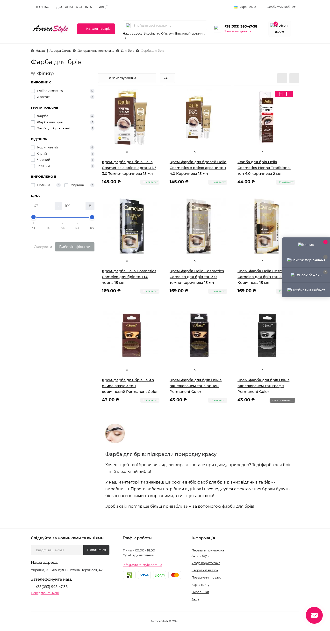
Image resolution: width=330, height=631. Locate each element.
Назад (40, 50)
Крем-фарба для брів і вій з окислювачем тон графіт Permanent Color (263, 386)
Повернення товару (207, 577)
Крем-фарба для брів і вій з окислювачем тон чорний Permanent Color (196, 386)
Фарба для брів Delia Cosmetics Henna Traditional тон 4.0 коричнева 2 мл (264, 168)
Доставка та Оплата (74, 7)
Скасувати (43, 247)
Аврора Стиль (60, 50)
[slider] (33, 217)
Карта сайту (200, 585)
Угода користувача (206, 563)
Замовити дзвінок (237, 31)
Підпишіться (96, 550)
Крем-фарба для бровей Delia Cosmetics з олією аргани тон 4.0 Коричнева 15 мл (198, 168)
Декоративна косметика (96, 50)
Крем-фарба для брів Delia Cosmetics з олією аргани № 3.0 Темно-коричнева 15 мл (129, 168)
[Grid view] (294, 78)
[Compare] (155, 111)
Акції (103, 7)
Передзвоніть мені (45, 593)
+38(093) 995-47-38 (240, 26)
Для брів (127, 50)
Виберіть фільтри (74, 247)
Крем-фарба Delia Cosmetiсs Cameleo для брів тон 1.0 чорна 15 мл (129, 277)
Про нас (42, 7)
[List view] (282, 78)
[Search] (128, 25)
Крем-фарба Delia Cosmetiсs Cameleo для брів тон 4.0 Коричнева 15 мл (264, 277)
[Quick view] (155, 93)
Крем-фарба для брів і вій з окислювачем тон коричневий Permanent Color (130, 386)
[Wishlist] (155, 102)
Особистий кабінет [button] (281, 7)
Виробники (200, 592)
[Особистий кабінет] (306, 289)
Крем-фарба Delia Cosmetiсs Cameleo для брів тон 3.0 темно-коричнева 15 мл (197, 277)
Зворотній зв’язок (205, 570)
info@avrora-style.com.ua (142, 565)
